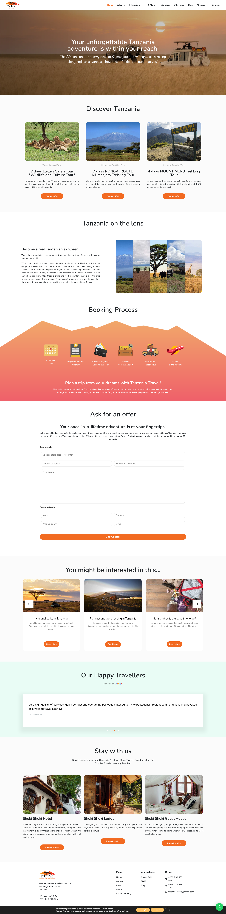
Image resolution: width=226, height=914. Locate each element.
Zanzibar (165, 5)
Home (110, 5)
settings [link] (125, 911)
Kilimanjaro (134, 5)
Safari (120, 5)
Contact (215, 5)
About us (201, 5)
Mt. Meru (150, 5)
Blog (190, 5)
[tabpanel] (113, 714)
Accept (143, 910)
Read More (51, 644)
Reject (157, 910)
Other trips (179, 5)
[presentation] (29, 604)
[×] (219, 907)
